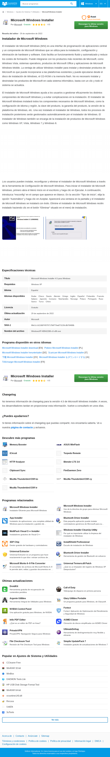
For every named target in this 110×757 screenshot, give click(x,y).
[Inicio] (3, 12)
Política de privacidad (60, 741)
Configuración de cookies (14, 744)
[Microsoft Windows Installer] (5, 22)
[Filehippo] (9, 4)
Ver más (55, 720)
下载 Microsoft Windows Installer (17, 357)
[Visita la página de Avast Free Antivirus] (91, 17)
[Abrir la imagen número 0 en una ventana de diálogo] (23, 228)
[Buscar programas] (71, 3)
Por (16, 24)
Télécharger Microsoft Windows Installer (21, 362)
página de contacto (22, 427)
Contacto (20, 736)
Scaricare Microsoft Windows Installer (66, 352)
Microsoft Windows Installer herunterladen (22, 352)
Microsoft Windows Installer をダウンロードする (62, 357)
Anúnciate (33, 736)
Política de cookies (38, 741)
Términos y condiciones (13, 741)
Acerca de (7, 736)
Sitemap (45, 736)
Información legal (83, 741)
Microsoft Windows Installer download (20, 348)
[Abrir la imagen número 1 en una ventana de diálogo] (66, 228)
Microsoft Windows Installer (32, 20)
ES (101, 4)
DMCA (98, 741)
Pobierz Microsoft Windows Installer (61, 348)
